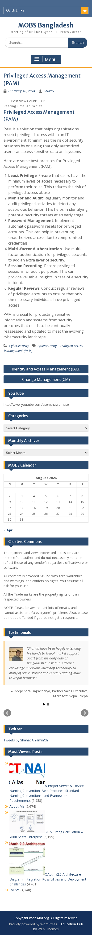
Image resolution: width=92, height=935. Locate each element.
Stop (48, 704)
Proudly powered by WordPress (33, 924)
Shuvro (49, 91)
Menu (51, 59)
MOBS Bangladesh (46, 25)
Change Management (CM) (46, 379)
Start (44, 704)
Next (84, 713)
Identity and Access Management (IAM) (46, 369)
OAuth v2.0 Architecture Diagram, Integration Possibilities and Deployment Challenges (47, 879)
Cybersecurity (19, 345)
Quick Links (15, 10)
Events (14, 890)
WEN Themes (48, 929)
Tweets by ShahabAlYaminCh (26, 740)
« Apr (8, 530)
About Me (17, 806)
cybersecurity (47, 345)
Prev (7, 713)
